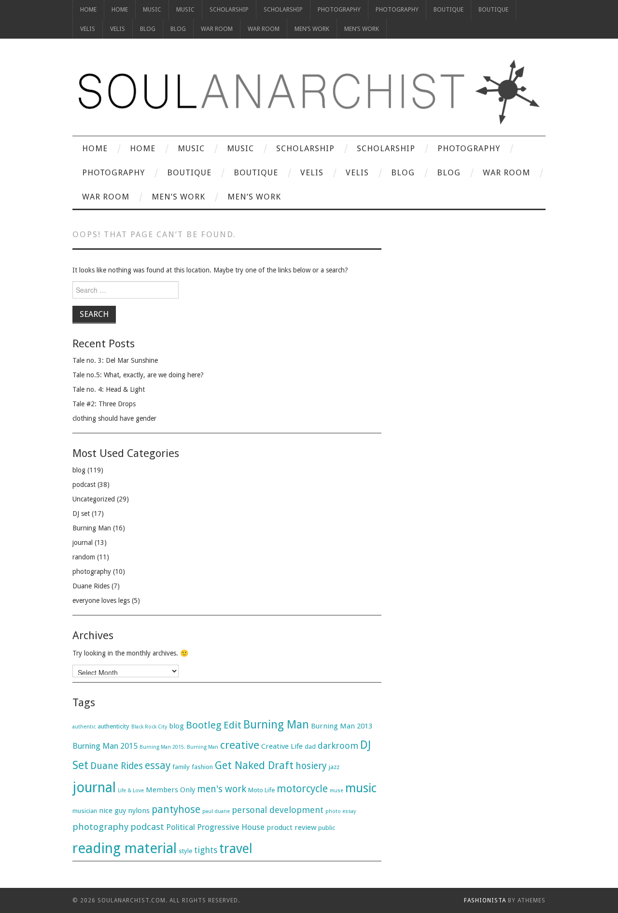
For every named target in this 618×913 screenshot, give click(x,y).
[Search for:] (226, 292)
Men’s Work (312, 28)
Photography (339, 9)
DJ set (81, 513)
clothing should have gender (114, 418)
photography (91, 571)
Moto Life (261, 790)
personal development (277, 810)
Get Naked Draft (254, 765)
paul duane (216, 811)
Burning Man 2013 (341, 726)
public (326, 827)
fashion (202, 766)
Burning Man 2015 (105, 746)
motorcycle (302, 789)
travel (236, 848)
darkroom (338, 746)
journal (82, 542)
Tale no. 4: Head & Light (108, 389)
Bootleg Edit (213, 725)
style (185, 851)
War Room (217, 28)
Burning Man (91, 528)
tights (205, 850)
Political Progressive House (215, 827)
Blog (147, 28)
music (361, 788)
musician (84, 810)
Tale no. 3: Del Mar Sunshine (115, 360)
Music (152, 9)
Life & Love (131, 790)
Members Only (170, 789)
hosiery (311, 765)
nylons (139, 810)
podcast (84, 484)
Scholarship (229, 9)
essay (157, 765)
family (181, 766)
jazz (334, 766)
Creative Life (282, 746)
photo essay (340, 811)
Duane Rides (91, 586)
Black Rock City (149, 727)
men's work (221, 789)
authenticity (113, 726)
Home (88, 9)
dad (310, 746)
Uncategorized (93, 499)
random (83, 557)
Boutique (449, 9)
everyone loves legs (101, 600)
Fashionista (485, 900)
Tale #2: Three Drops (104, 404)
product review (291, 827)
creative (239, 745)
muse (336, 790)
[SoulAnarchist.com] (309, 92)
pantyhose (176, 809)
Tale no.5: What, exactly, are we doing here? (138, 375)
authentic (84, 727)
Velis (87, 28)
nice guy (112, 810)
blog (78, 470)
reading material (124, 848)
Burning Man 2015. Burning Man (179, 747)
